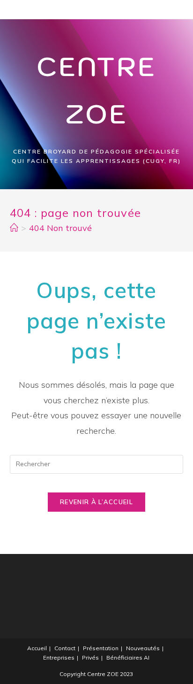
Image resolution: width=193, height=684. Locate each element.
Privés (90, 657)
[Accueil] (14, 228)
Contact (64, 648)
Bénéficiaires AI (127, 657)
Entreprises (58, 657)
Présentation (101, 648)
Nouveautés (143, 648)
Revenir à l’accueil (96, 502)
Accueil (37, 648)
